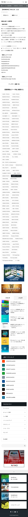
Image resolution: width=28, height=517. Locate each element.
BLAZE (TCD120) (5, 99)
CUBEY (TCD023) (5, 241)
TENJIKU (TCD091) (14, 143)
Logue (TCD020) (16, 244)
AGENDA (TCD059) (6, 192)
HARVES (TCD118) (6, 102)
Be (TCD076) (13, 167)
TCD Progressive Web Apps (7, 260)
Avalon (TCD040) (15, 216)
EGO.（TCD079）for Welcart (7, 165)
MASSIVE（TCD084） (6, 154)
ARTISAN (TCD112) (16, 110)
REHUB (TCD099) (15, 132)
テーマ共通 (17, 260)
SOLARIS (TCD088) (6, 148)
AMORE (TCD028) (15, 233)
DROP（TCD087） (16, 148)
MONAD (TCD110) (5, 118)
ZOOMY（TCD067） (6, 181)
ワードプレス (6, 408)
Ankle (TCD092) (5, 143)
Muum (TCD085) (15, 151)
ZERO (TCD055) (5, 197)
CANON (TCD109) (15, 118)
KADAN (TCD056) (15, 195)
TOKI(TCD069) (5, 178)
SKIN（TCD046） (16, 208)
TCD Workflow (5, 257)
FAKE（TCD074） (16, 170)
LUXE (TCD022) (15, 241)
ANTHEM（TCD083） (17, 154)
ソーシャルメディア (7, 420)
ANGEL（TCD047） (6, 208)
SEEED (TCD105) (14, 124)
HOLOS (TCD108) (5, 121)
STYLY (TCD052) (15, 200)
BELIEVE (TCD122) (6, 96)
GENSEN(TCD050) (15, 203)
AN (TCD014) (13, 252)
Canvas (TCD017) (5, 249)
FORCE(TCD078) (19, 165)
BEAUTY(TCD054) (14, 197)
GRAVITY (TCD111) (6, 110)
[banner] (14, 272)
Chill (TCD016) (14, 249)
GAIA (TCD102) (5, 129)
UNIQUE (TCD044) (15, 211)
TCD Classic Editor (13, 257)
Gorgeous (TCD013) (6, 255)
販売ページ (14, 15)
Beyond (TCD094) (5, 140)
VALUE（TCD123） (16, 94)
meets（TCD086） (5, 151)
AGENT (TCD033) (5, 227)
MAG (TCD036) (14, 222)
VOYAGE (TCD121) (15, 96)
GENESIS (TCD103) (15, 126)
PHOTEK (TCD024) (19, 238)
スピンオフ (5, 432)
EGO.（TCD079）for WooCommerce (9, 162)
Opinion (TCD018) (15, 246)
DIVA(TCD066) (15, 181)
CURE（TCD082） (6, 156)
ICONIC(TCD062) (14, 186)
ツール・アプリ (6, 428)
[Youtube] (15, 511)
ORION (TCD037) (5, 222)
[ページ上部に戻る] (14, 471)
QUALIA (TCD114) (5, 107)
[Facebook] (10, 511)
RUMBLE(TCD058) (15, 192)
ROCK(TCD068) (13, 178)
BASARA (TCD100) (6, 132)
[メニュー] (26, 2)
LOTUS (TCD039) (5, 219)
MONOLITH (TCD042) (15, 214)
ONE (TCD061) (5, 189)
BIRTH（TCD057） (6, 195)
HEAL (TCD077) (5, 167)
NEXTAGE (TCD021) (6, 244)
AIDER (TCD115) (16, 105)
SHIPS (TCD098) (5, 135)
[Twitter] (12, 511)
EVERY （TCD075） (6, 170)
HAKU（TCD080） (6, 159)
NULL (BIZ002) (5, 113)
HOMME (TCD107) (15, 121)
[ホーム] (1, 6)
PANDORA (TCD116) (6, 105)
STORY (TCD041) (5, 216)
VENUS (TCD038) (15, 219)
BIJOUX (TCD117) (15, 102)
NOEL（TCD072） (17, 173)
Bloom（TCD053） (6, 200)
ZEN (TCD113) (14, 107)
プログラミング (6, 424)
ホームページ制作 (7, 412)
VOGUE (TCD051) (5, 203)
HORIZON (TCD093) (15, 140)
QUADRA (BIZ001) (14, 113)
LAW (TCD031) (5, 230)
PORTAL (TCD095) (15, 137)
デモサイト (6, 15)
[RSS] (17, 511)
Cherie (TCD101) (14, 129)
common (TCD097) (14, 135)
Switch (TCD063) (5, 186)
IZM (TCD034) (13, 225)
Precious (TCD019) (6, 246)
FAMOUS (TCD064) (14, 184)
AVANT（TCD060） (14, 189)
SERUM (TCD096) (5, 137)
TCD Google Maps (16, 255)
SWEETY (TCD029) (6, 233)
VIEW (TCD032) (15, 227)
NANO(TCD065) (5, 184)
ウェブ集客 (5, 416)
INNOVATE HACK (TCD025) (7, 238)
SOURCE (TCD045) (6, 211)
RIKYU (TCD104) (5, 126)
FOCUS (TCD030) (14, 230)
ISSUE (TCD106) (5, 124)
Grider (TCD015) (5, 252)
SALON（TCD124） (6, 94)
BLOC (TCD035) (5, 225)
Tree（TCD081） (15, 156)
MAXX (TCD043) (5, 214)
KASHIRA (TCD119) (15, 99)
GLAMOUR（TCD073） (6, 173)
